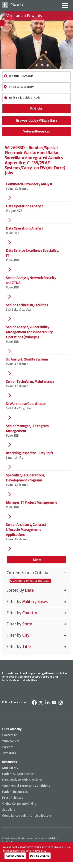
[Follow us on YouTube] (54, 702)
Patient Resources (15, 792)
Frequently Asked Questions (22, 780)
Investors (9, 753)
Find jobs (36, 108)
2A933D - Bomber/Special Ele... (31, 580)
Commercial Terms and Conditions (26, 786)
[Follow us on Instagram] (60, 702)
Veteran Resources (36, 131)
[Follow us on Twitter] (41, 702)
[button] (36, 572)
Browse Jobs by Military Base (36, 120)
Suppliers (8, 809)
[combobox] (36, 75)
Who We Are (10, 741)
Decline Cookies (39, 855)
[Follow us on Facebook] (34, 702)
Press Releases (12, 797)
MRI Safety (10, 768)
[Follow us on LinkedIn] (47, 702)
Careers (7, 747)
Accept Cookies (15, 855)
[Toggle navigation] (65, 7)
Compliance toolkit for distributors (26, 815)
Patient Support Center (18, 774)
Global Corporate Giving (19, 803)
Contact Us (10, 735)
